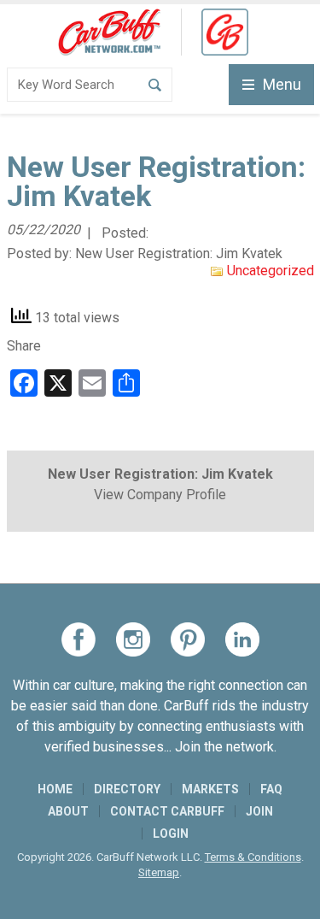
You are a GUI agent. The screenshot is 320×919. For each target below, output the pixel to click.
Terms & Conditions (253, 857)
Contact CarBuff (167, 811)
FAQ (271, 789)
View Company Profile (160, 494)
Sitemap (158, 872)
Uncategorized (270, 270)
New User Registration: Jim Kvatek (178, 253)
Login (171, 833)
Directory (127, 789)
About (68, 811)
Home (55, 789)
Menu (282, 84)
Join (259, 811)
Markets (210, 789)
